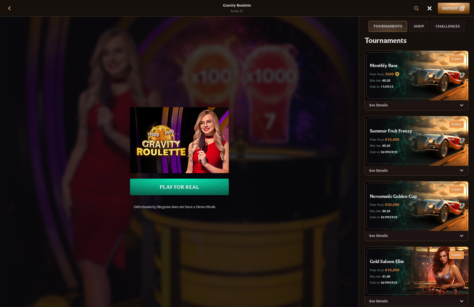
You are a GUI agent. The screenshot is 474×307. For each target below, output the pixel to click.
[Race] (430, 8)
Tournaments (387, 26)
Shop (419, 26)
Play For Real (179, 186)
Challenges (448, 26)
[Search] (416, 8)
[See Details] (461, 105)
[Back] (9, 8)
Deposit (450, 8)
